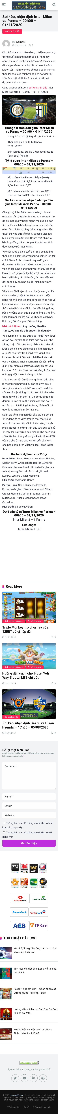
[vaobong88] (29, 5)
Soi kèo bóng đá (12, 31)
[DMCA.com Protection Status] (29, 1063)
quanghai (20, 41)
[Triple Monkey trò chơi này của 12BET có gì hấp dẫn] (29, 607)
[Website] (43, 1078)
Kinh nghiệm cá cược (14, 621)
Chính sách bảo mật (42, 1107)
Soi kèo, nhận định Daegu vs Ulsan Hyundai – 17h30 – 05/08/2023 (28, 725)
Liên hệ (26, 1107)
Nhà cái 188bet (11, 326)
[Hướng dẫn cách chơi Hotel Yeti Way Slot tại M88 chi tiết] (29, 656)
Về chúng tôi (13, 1107)
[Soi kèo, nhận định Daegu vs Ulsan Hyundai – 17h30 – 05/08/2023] (29, 704)
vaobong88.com (16, 1095)
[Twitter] (15, 1078)
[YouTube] (24, 1078)
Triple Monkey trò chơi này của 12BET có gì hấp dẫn (25, 629)
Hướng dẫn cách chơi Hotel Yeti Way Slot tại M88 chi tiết (25, 675)
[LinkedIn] (34, 1078)
